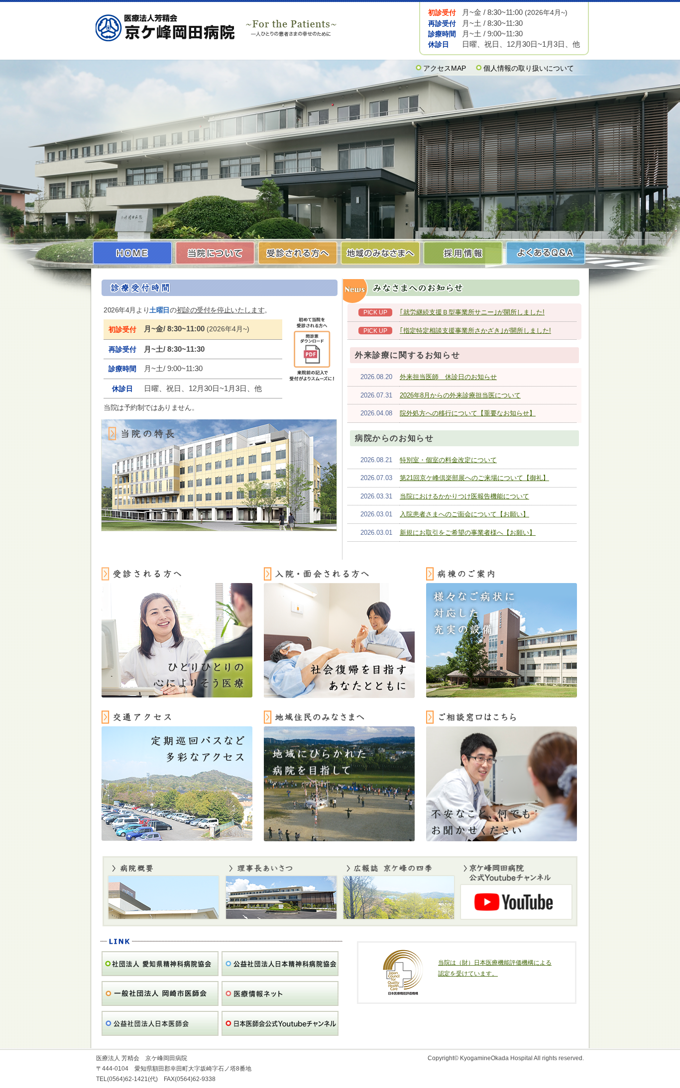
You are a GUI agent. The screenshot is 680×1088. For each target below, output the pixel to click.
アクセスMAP (444, 68)
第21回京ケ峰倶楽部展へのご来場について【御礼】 (474, 478)
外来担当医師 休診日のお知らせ (448, 377)
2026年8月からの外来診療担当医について (460, 395)
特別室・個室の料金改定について (448, 460)
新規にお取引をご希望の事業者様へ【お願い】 (468, 532)
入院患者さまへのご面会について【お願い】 (464, 514)
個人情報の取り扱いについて (528, 68)
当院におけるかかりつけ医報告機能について (464, 496)
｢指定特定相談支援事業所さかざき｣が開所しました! (475, 330)
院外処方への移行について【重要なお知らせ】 (468, 413)
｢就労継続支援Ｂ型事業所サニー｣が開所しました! (472, 312)
